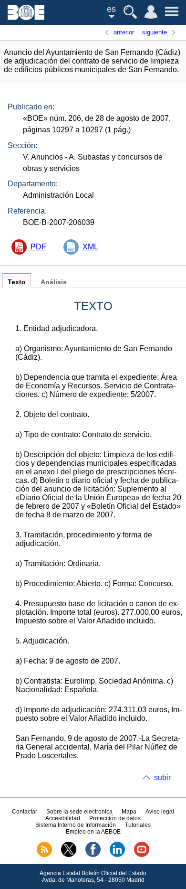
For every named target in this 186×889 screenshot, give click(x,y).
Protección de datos (115, 818)
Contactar (24, 811)
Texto (17, 282)
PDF (38, 247)
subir (162, 777)
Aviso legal (159, 811)
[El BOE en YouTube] (141, 855)
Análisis (54, 282)
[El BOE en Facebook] (93, 855)
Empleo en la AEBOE (93, 831)
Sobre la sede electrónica (79, 811)
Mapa (129, 811)
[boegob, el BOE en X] (68, 855)
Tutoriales (138, 825)
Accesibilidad (62, 818)
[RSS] (44, 855)
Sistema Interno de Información (75, 825)
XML (90, 247)
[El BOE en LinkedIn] (117, 855)
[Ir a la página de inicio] (26, 17)
